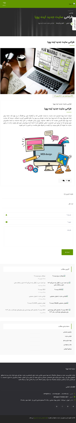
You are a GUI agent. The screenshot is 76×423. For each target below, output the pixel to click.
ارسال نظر (67, 252)
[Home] (72, 4)
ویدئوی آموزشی (67, 349)
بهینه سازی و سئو (67, 340)
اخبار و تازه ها (60, 23)
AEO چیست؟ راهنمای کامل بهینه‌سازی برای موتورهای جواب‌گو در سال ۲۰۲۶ (25, 310)
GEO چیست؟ (41, 289)
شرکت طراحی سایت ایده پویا (40, 418)
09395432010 (47, 394)
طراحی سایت (68, 336)
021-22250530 (56, 394)
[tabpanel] (37, 71)
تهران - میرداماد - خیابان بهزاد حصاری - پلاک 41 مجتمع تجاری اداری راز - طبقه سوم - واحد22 (45, 400)
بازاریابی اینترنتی (67, 332)
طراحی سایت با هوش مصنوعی (37, 296)
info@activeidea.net (61, 397)
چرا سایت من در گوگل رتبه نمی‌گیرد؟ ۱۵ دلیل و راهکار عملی (29, 283)
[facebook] (56, 406)
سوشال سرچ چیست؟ (39, 276)
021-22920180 (65, 394)
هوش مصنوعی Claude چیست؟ (36, 303)
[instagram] (62, 406)
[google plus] (73, 406)
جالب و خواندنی (67, 345)
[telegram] (68, 406)
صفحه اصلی (69, 23)
